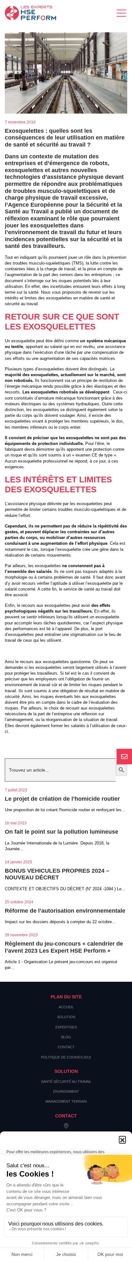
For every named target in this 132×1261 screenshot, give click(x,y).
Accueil (66, 1007)
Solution (66, 1017)
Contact (66, 1047)
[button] (122, 1139)
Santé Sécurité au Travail (66, 1081)
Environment (66, 1091)
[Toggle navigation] (122, 13)
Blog (66, 1037)
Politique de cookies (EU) (66, 1057)
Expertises (66, 1027)
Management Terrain (66, 1101)
